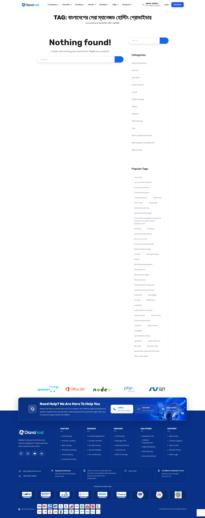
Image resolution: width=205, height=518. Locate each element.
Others (134, 106)
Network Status (175, 450)
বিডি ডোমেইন (137, 346)
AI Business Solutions (141, 188)
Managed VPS (120, 441)
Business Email (147, 436)
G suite (134, 92)
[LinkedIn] (41, 453)
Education (136, 77)
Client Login (173, 454)
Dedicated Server (122, 445)
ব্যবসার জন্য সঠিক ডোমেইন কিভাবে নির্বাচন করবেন (146, 351)
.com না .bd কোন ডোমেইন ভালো (143, 182)
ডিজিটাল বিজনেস (150, 300)
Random (135, 114)
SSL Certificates (95, 454)
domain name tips (140, 239)
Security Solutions (149, 456)
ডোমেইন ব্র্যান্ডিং (138, 331)
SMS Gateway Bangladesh (143, 264)
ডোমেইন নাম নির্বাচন (152, 326)
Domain (135, 70)
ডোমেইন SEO (138, 305)
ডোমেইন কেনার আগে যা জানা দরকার (143, 310)
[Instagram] (28, 453)
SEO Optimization (152, 254)
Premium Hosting (68, 441)
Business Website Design (143, 213)
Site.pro (137, 259)
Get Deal (177, 4)
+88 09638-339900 (30, 476)
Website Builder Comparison (144, 285)
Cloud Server (120, 450)
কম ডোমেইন (137, 300)
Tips (133, 128)
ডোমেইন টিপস (137, 326)
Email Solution (138, 85)
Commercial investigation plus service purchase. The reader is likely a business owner (147, 221)
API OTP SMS (138, 203)
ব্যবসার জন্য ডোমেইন (152, 346)
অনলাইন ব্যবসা (138, 295)
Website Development (147, 441)
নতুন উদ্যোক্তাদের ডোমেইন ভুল (142, 336)
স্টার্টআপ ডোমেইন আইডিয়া (141, 356)
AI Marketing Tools (140, 198)
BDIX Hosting (67, 445)
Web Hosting (137, 150)
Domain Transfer (95, 441)
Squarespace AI (139, 269)
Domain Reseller (95, 450)
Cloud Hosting (67, 454)
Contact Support (175, 441)
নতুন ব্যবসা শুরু (138, 341)
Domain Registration (97, 436)
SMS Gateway (137, 121)
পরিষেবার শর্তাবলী (132, 471)
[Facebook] (21, 453)
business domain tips (141, 208)
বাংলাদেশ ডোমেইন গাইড (154, 341)
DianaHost (150, 229)
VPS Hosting (120, 436)
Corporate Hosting (69, 459)
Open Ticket (174, 445)
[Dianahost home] (30, 5)
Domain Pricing (94, 445)
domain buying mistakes (143, 234)
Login (166, 4)
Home (88, 23)
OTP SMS (137, 254)
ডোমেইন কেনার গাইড (139, 316)
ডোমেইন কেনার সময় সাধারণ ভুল (142, 321)
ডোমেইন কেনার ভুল (156, 316)
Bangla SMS (153, 203)
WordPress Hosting (69, 450)
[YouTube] (34, 453)
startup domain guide (141, 275)
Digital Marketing (139, 63)
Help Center (173, 436)
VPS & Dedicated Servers (142, 135)
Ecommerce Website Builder (144, 244)
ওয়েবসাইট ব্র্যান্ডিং (152, 295)
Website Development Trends (144, 290)
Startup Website (139, 280)
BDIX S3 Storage (121, 454)
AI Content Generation (141, 193)
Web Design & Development (143, 143)
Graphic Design (138, 99)
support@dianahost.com (32, 471)
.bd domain (138, 177)
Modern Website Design (142, 249)
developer (137, 229)
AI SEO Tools (157, 198)
